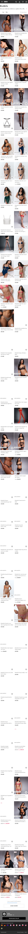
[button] (2, 925)
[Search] (16, 1)
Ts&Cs (26, 932)
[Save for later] (12, 30)
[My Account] (19, 1)
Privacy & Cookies (20, 932)
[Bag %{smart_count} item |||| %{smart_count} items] (26, 1)
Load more (14, 906)
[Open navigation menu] (2, 1)
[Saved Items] (23, 1)
